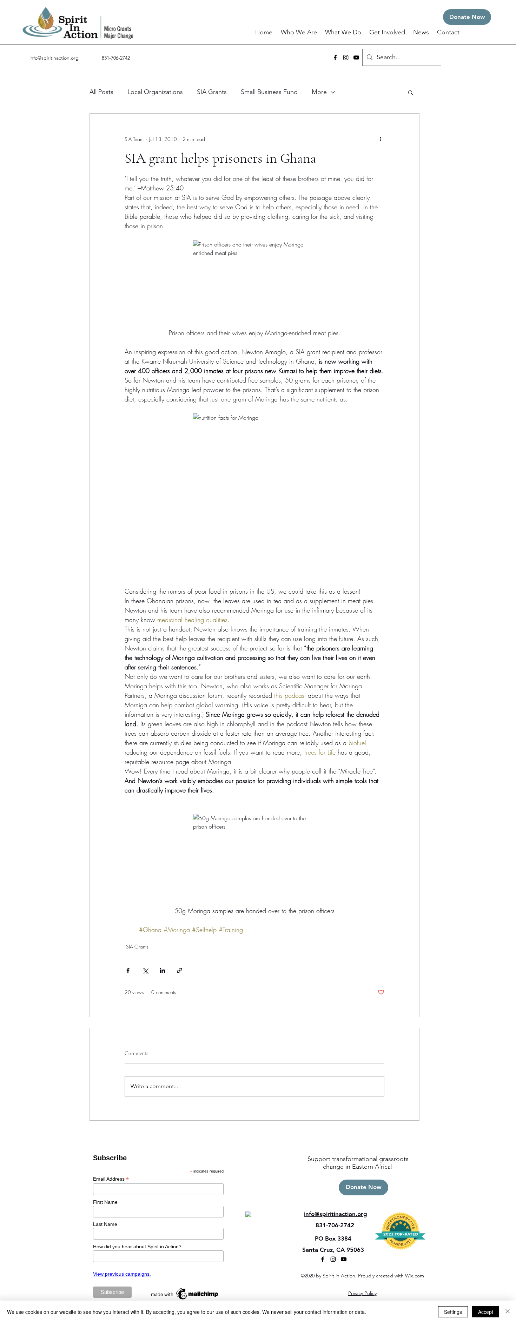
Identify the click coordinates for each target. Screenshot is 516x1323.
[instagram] (345, 57)
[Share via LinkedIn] (162, 970)
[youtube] (356, 57)
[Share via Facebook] (128, 970)
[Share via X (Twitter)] (145, 970)
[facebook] (335, 57)
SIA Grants (212, 92)
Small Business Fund (269, 92)
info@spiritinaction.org (54, 58)
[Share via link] (179, 970)
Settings (453, 1311)
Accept (485, 1311)
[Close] (507, 1311)
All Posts (101, 92)
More (319, 92)
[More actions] (380, 139)
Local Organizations (155, 92)
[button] (299, 32)
